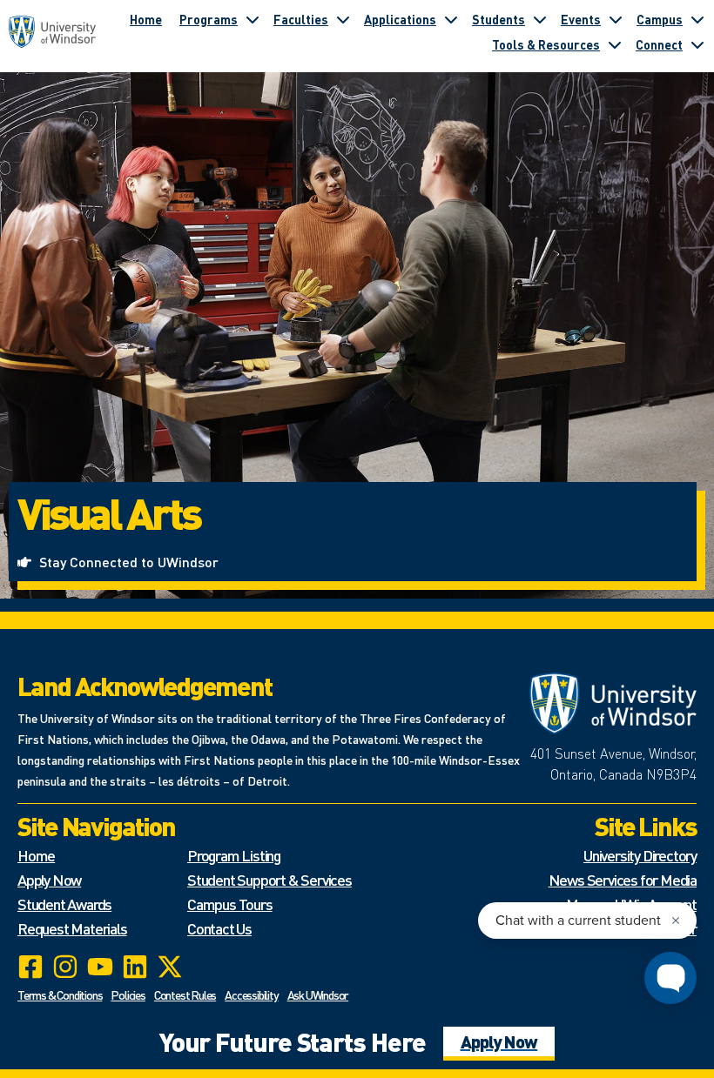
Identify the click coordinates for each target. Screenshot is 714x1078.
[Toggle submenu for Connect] (697, 44)
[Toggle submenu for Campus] (697, 19)
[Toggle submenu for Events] (615, 19)
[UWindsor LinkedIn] (135, 967)
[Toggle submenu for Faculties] (343, 19)
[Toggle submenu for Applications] (451, 19)
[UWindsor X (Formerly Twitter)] (170, 967)
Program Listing (233, 855)
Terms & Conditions (59, 994)
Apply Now (49, 879)
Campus (660, 19)
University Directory (640, 855)
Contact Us (219, 928)
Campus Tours (230, 904)
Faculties (300, 19)
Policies (128, 994)
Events (581, 19)
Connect (659, 44)
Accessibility (251, 994)
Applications (400, 19)
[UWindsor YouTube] (100, 967)
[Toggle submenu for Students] (540, 19)
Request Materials (72, 928)
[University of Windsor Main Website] (613, 704)
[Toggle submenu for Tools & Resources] (615, 44)
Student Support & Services (269, 879)
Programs (208, 19)
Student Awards (64, 904)
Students (498, 19)
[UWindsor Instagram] (65, 967)
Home (146, 19)
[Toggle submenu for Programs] (252, 19)
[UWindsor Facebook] (30, 967)
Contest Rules (185, 994)
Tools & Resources (546, 44)
